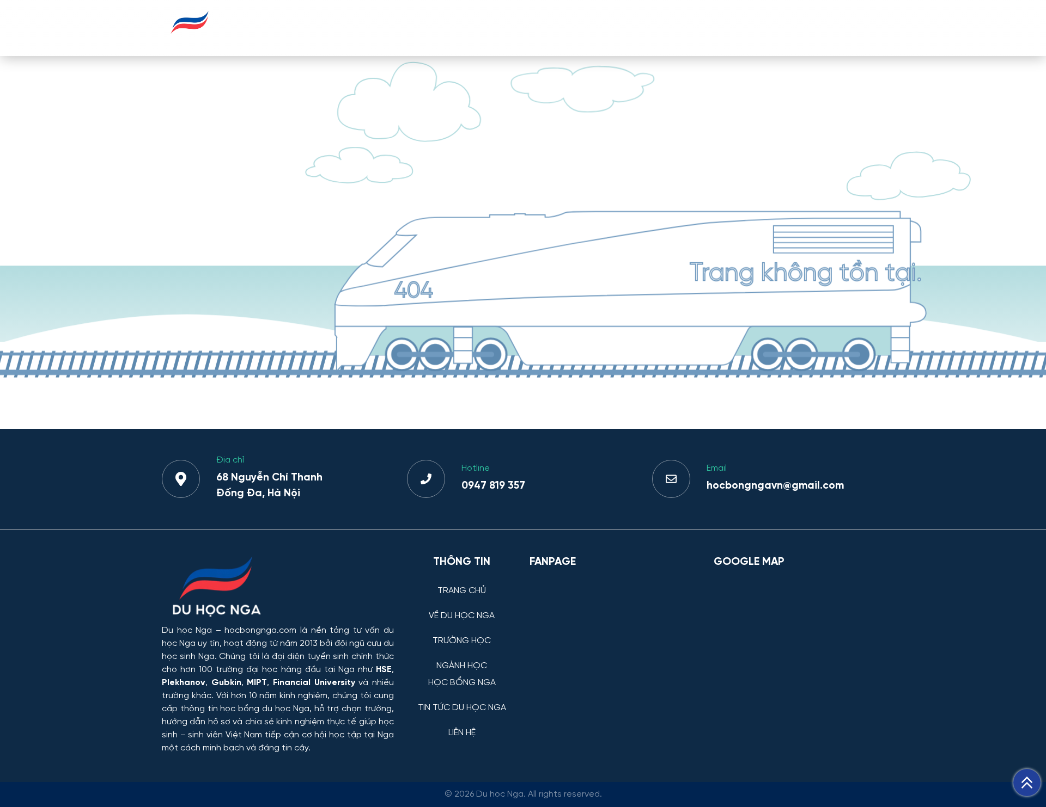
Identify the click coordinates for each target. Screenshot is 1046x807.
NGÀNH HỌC (590, 27)
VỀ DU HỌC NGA (427, 27)
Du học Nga (187, 630)
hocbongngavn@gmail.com (775, 485)
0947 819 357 (493, 485)
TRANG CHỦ (346, 27)
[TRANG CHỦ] (461, 582)
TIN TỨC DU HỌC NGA (775, 27)
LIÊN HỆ (858, 27)
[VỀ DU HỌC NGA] (461, 607)
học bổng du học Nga (264, 708)
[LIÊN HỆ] (461, 724)
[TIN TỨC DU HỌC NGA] (461, 699)
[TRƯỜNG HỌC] (461, 633)
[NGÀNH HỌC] (461, 658)
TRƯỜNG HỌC (513, 27)
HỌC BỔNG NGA (673, 27)
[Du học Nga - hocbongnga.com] (190, 40)
